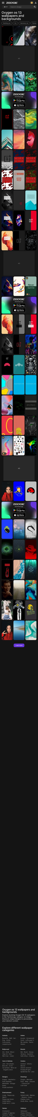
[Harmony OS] (30, 590)
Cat (14, 1038)
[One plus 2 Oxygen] (30, 200)
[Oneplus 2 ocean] (19, 119)
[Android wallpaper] (19, 549)
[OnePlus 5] (30, 139)
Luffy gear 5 (29, 1040)
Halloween (24, 1111)
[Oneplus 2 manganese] (30, 119)
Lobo (32, 1071)
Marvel (23, 1066)
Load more (19, 645)
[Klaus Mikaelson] (7, 590)
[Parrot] (30, 445)
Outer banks (6, 1101)
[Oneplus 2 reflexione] (7, 139)
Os (15, 23)
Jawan (12, 1056)
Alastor (23, 1044)
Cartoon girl (25, 1083)
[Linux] (30, 529)
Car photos (6, 1068)
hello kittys (24, 1056)
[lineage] (19, 364)
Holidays (23, 1108)
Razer (26, 1052)
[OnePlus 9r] (7, 405)
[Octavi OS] (30, 569)
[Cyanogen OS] (19, 385)
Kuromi (23, 1038)
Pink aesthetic (7, 1081)
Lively (4, 1095)
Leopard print (6, 1044)
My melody (24, 1042)
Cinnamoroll (30, 1038)
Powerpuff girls (26, 1069)
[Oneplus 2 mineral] (19, 139)
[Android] (7, 549)
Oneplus (31, 1056)
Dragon (23, 1079)
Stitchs (29, 1064)
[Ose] (19, 445)
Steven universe (26, 1068)
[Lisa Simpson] (19, 425)
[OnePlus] (7, 159)
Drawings (24, 1077)
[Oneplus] (7, 119)
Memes (32, 1095)
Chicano (32, 1081)
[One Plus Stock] (7, 364)
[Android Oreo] (7, 529)
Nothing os (6, 23)
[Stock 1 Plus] (19, 200)
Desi (10, 1054)
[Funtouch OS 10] (19, 630)
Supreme (30, 1054)
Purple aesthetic (7, 1087)
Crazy (30, 1097)
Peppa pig (10, 1095)
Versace (23, 1054)
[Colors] (7, 385)
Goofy (31, 1101)
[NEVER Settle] (19, 180)
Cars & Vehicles (7, 1061)
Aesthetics (11, 1079)
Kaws (4, 1085)
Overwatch (6, 1111)
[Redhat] (30, 549)
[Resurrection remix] (30, 425)
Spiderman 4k (25, 1071)
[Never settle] (30, 81)
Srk (3, 1052)
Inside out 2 (6, 1103)
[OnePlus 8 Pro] (7, 35)
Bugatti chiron (8, 1069)
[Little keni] (7, 630)
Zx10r (11, 1066)
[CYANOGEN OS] (30, 385)
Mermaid (29, 1079)
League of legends (8, 1113)
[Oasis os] (19, 569)
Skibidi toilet (25, 1095)
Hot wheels (10, 1064)
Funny (23, 1092)
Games (4, 1108)
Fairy (22, 1081)
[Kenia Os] (7, 610)
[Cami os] (19, 590)
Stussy (31, 1052)
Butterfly (5, 1038)
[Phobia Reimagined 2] (30, 344)
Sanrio (31, 1042)
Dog (3, 1040)
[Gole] (7, 425)
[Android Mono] (30, 405)
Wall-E (4, 1097)
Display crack (25, 1099)
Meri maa (5, 1056)
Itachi (22, 1040)
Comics (23, 1061)
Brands (23, 1049)
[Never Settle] (19, 159)
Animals (5, 1035)
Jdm (3, 1064)
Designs (5, 1077)
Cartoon (23, 1064)
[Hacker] (19, 405)
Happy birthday (26, 1113)
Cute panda (6, 1042)
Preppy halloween (26, 1115)
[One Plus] (30, 220)
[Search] (35, 7)
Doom (11, 1115)
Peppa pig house (8, 1099)
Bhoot (12, 1052)
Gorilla (8, 1040)
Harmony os (24, 23)
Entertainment (6, 1092)
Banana (24, 1097)
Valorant (5, 1115)
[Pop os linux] (30, 610)
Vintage (12, 1083)
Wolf (10, 1038)
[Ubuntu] (19, 529)
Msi (22, 1052)
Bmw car (14, 1068)
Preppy (4, 1079)
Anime (23, 1035)
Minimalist (5, 1083)
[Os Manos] (19, 610)
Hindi (7, 1052)
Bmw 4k (5, 1066)
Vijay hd (5, 1054)
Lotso (13, 1103)
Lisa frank (24, 1085)
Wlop (26, 1081)
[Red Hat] (30, 491)
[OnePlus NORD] (19, 35)
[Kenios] (7, 491)
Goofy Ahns (24, 1101)
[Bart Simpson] (19, 491)
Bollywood (5, 1049)
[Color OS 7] (30, 630)
